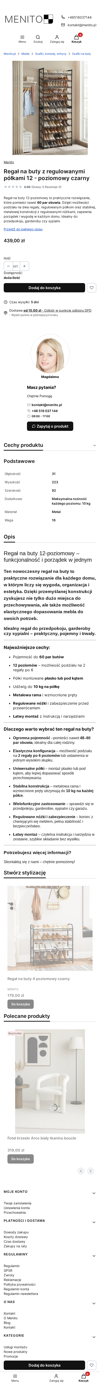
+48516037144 (80, 17)
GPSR (8, 1270)
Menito (9, 162)
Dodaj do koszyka (44, 287)
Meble (25, 53)
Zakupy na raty (15, 1246)
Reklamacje (12, 1280)
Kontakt (9, 1313)
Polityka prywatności (19, 1284)
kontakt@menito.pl (82, 25)
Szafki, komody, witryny (51, 53)
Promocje (11, 1356)
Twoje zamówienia (17, 1203)
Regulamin (12, 1266)
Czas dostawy (14, 1241)
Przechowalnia (15, 1212)
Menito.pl (10, 53)
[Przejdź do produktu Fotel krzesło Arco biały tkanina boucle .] (50, 1081)
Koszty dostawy (16, 1237)
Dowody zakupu (16, 1232)
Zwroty (9, 1275)
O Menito (10, 1318)
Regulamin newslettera (21, 1294)
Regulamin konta (16, 1289)
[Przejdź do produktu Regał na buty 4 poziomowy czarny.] (50, 928)
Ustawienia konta (17, 1208)
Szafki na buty (81, 53)
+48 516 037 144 (45, 411)
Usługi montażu (15, 1347)
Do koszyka (20, 1004)
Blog (7, 1323)
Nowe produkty (15, 1352)
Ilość (7, 258)
